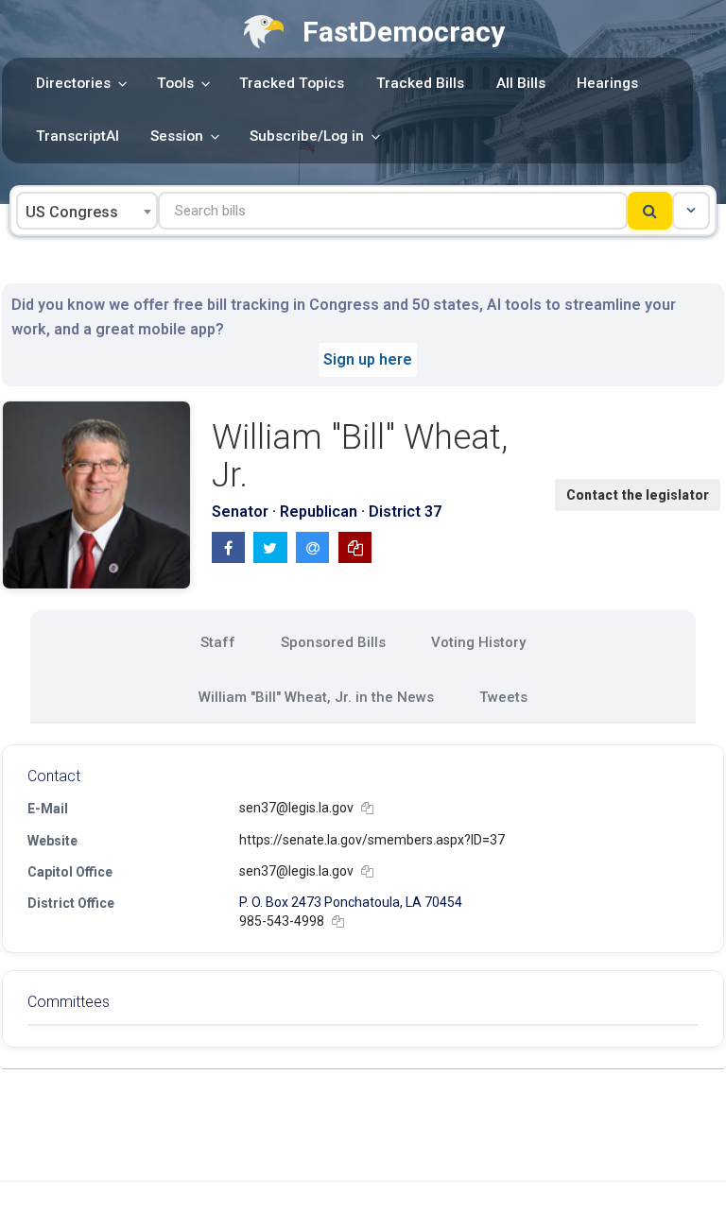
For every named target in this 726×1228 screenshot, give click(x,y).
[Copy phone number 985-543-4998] (338, 921)
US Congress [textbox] (72, 212)
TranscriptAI (77, 136)
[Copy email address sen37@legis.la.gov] (367, 808)
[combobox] (87, 211)
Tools (175, 83)
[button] (691, 211)
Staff (217, 642)
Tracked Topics (291, 83)
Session (176, 136)
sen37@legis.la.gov (296, 807)
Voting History (478, 642)
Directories (73, 83)
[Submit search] (650, 211)
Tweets (503, 697)
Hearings (607, 83)
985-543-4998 (281, 921)
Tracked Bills (420, 83)
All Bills (520, 83)
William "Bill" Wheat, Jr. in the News (316, 697)
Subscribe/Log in (307, 136)
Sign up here (367, 359)
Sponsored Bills (333, 642)
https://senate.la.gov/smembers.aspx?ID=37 (372, 839)
